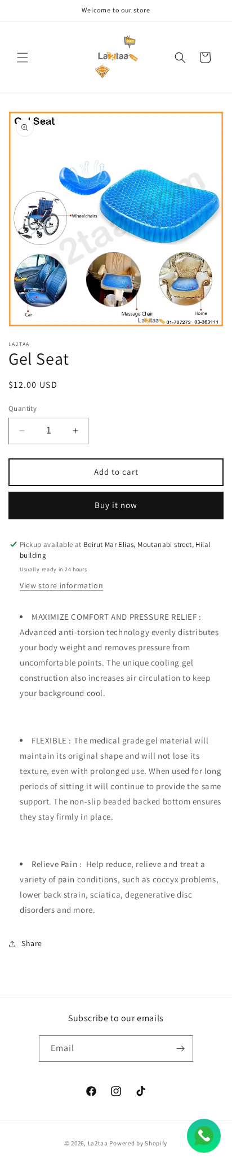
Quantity (22, 408)
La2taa (98, 1143)
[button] (22, 57)
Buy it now (116, 505)
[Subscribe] (180, 1048)
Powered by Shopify (138, 1143)
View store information (61, 585)
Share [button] (31, 943)
